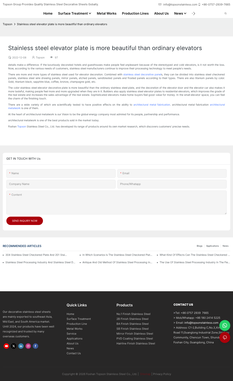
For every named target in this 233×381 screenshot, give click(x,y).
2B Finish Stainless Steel (132, 319)
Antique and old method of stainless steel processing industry (117, 262)
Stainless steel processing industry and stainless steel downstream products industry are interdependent (40, 262)
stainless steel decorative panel (142, 74)
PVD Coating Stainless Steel (134, 338)
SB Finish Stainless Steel (132, 328)
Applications (212, 245)
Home (70, 314)
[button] (194, 13)
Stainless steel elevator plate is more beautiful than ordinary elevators (62, 24)
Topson (7, 24)
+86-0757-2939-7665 (216, 4)
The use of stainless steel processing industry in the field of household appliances (195, 262)
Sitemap (145, 374)
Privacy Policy (162, 374)
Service (71, 333)
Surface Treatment (79, 319)
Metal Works (74, 328)
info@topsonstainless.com (180, 4)
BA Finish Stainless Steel (132, 323)
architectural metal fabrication (151, 104)
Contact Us (74, 353)
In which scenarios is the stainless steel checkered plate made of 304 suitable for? (117, 254)
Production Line (77, 323)
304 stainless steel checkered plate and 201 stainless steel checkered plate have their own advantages (36, 254)
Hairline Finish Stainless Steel (135, 343)
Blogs (199, 245)
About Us (72, 343)
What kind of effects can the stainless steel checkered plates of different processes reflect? (195, 254)
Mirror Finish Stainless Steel (134, 333)
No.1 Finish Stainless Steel (133, 314)
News (225, 245)
